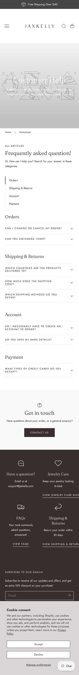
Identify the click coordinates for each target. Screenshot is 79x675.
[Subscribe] (69, 595)
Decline (38, 655)
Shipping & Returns (20, 188)
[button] (7, 26)
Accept (38, 644)
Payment (14, 204)
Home (8, 132)
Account (14, 196)
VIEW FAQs (21, 544)
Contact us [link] (39, 432)
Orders (13, 180)
